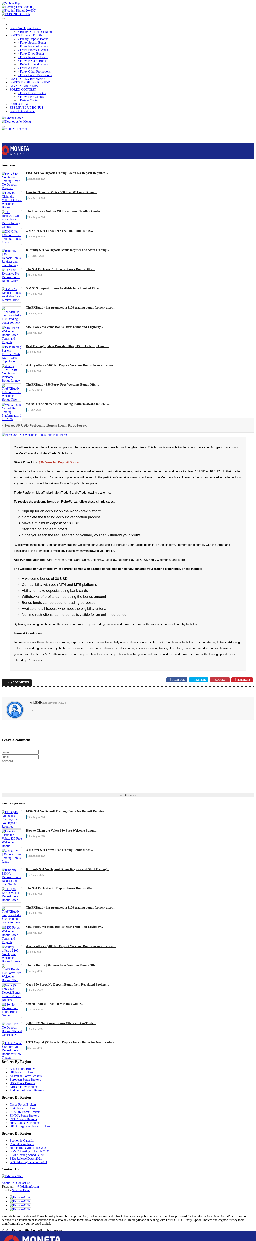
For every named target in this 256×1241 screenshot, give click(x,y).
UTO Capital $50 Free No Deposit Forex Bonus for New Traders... (71, 1042)
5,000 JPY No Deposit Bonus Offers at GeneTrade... (61, 1023)
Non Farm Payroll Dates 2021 (29, 1147)
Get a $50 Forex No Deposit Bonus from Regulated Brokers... (67, 984)
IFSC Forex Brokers (22, 1108)
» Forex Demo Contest (32, 93)
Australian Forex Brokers (26, 1076)
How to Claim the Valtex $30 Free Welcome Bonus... (61, 192)
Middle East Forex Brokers (27, 1090)
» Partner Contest (28, 100)
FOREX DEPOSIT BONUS (28, 35)
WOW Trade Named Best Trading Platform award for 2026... (68, 404)
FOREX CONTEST (23, 89)
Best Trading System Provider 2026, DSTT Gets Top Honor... (67, 346)
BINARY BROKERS (24, 86)
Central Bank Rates (22, 1144)
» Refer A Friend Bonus (33, 64)
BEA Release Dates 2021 (26, 1158)
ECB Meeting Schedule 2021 (28, 1155)
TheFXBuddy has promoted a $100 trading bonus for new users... (70, 307)
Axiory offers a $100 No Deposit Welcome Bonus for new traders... (71, 365)
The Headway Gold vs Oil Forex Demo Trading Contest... (65, 211)
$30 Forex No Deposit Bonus (59, 462)
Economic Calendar (22, 1140)
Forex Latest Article (22, 111)
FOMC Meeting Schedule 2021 (30, 1151)
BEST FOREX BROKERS (27, 78)
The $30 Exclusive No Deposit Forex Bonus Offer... (60, 269)
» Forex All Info (28, 68)
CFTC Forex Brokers (23, 1119)
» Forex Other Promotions (34, 71)
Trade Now (9, 160)
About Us (8, 1183)
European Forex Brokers (25, 1079)
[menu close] (3, 18)
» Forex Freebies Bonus (33, 50)
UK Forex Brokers (21, 1072)
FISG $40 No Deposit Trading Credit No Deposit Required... (67, 173)
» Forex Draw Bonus (31, 53)
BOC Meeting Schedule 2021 (28, 1162)
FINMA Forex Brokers (24, 1115)
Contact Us (23, 1183)
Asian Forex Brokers (23, 1068)
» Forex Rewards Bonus (33, 57)
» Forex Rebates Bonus (32, 60)
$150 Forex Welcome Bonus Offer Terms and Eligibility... (64, 327)
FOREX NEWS (20, 104)
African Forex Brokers (24, 1086)
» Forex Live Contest (31, 96)
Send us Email (21, 1190)
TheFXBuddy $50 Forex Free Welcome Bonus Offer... (62, 384)
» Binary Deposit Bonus (33, 39)
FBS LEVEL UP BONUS (26, 107)
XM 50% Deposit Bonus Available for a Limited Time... (63, 288)
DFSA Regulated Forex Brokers (30, 1126)
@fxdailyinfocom (28, 1186)
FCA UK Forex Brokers (25, 1112)
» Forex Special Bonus (32, 42)
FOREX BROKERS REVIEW (30, 82)
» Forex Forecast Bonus (33, 46)
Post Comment (128, 795)
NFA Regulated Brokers (25, 1122)
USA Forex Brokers (22, 1083)
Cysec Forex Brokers (23, 1104)
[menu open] (3, 126)
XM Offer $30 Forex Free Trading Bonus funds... (59, 230)
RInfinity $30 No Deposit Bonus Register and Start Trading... (67, 250)
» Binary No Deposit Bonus (35, 31)
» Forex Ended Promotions (35, 75)
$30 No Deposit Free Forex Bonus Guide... (54, 1003)
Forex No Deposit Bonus (25, 28)
